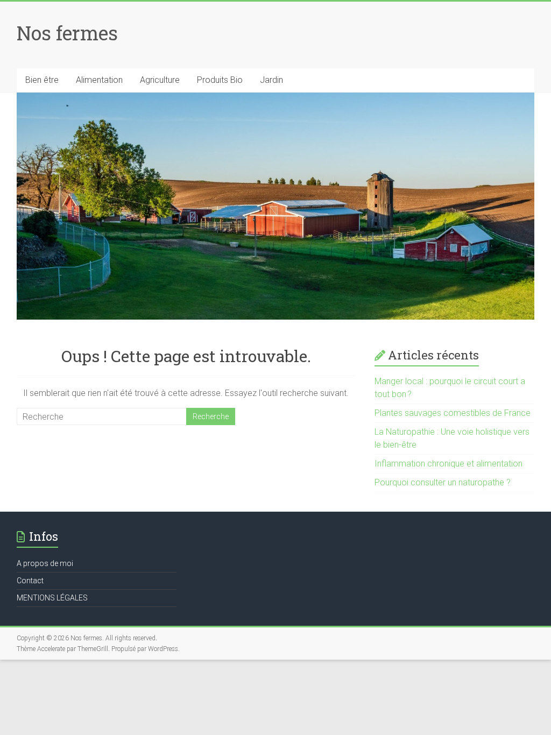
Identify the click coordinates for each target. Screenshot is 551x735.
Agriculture (160, 80)
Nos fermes (67, 33)
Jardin (271, 80)
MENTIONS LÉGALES (52, 597)
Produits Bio (220, 80)
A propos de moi (45, 563)
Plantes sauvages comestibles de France (453, 413)
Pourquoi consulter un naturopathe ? (443, 482)
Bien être (42, 80)
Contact (30, 580)
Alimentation (99, 80)
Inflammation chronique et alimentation (448, 463)
